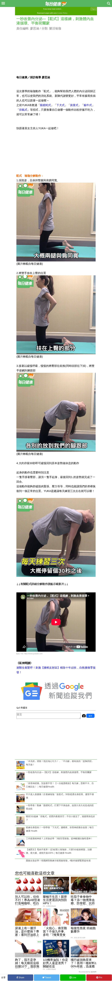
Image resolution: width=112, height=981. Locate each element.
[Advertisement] (56, 50)
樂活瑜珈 (55, 28)
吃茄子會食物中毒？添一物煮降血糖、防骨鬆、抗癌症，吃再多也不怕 (83, 901)
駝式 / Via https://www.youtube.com (29, 654)
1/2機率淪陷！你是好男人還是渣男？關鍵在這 (55, 963)
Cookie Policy (62, 13)
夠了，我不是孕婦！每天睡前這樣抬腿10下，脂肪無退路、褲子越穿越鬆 (27, 966)
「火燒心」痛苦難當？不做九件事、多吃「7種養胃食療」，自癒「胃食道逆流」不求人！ (55, 934)
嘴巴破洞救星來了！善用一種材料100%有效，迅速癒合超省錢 (83, 964)
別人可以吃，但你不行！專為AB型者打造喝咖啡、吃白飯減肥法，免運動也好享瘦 (27, 903)
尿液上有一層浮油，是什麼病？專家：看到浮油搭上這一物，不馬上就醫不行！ (27, 934)
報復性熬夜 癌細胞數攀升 (83, 929)
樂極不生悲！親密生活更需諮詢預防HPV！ (55, 900)
